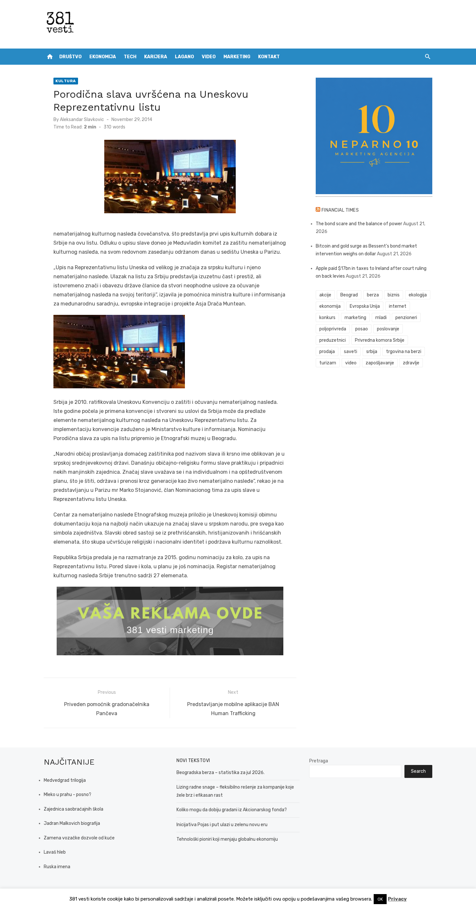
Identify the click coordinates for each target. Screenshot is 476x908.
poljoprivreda (332, 329)
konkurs (327, 317)
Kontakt (269, 57)
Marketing (236, 57)
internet (397, 306)
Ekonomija (102, 57)
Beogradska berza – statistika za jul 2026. (220, 772)
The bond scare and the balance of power (359, 224)
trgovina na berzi (403, 351)
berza (373, 295)
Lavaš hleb (55, 852)
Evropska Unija (365, 306)
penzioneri (406, 317)
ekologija (418, 295)
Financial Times (340, 210)
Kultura (65, 81)
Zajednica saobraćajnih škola (73, 809)
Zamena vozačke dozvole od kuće (79, 838)
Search (418, 771)
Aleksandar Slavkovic (82, 119)
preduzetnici (332, 340)
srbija (371, 351)
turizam (327, 363)
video (351, 363)
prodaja (327, 351)
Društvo (70, 57)
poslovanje (388, 329)
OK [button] (380, 899)
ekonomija (330, 306)
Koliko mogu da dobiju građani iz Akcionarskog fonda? (231, 810)
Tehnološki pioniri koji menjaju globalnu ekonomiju (227, 839)
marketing (355, 317)
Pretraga (318, 761)
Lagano (184, 57)
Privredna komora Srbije (379, 340)
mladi (381, 317)
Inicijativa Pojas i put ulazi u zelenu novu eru (221, 824)
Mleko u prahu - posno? (67, 794)
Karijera (155, 57)
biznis (394, 295)
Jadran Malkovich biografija (72, 823)
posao (361, 329)
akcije (325, 295)
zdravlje (411, 363)
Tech (130, 57)
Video (209, 57)
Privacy (397, 899)
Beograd (349, 295)
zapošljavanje (380, 363)
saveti (350, 351)
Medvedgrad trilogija (65, 780)
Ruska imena (57, 866)
